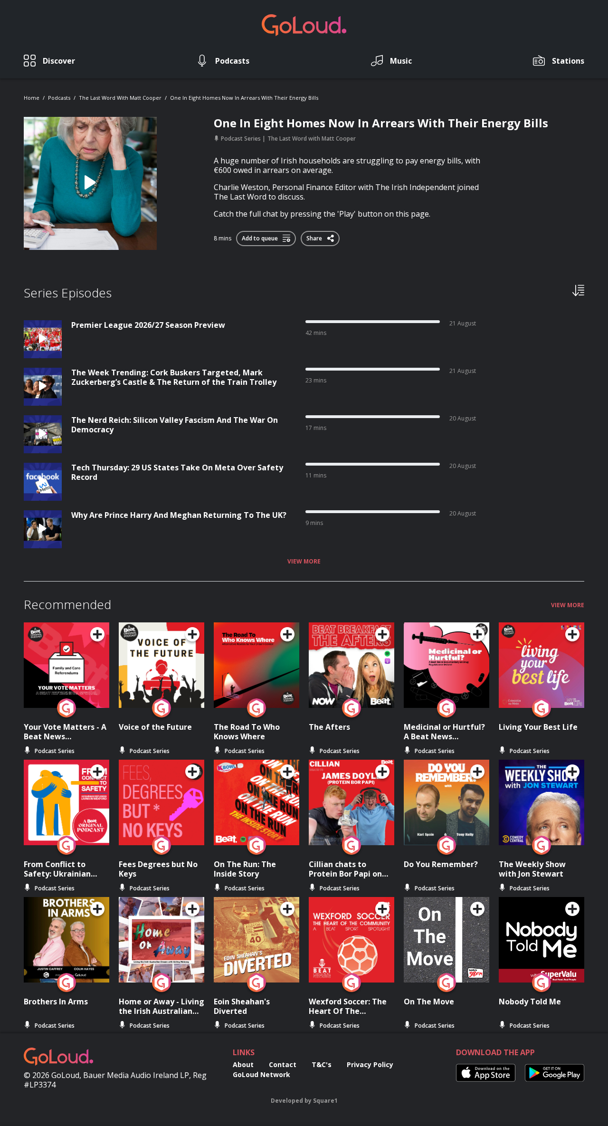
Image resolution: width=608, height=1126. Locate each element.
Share (315, 236)
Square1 (325, 1101)
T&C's (322, 1064)
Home (31, 97)
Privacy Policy (370, 1064)
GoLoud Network (261, 1074)
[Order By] (578, 290)
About (243, 1064)
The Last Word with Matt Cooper (120, 97)
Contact (282, 1064)
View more (304, 561)
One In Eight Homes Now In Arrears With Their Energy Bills (244, 97)
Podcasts (59, 97)
